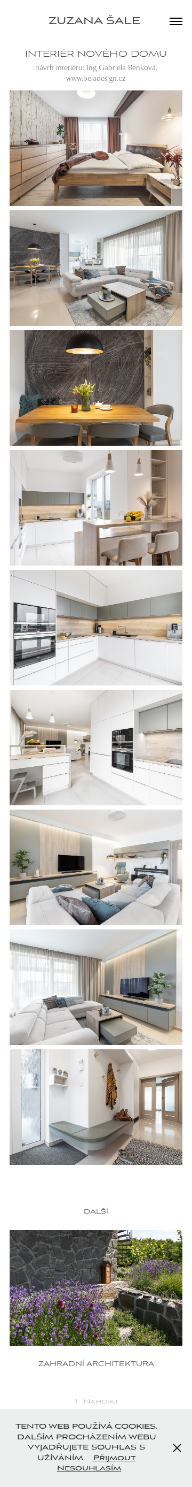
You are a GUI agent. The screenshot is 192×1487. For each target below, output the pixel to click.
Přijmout (114, 1458)
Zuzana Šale (96, 21)
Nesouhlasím (89, 1468)
